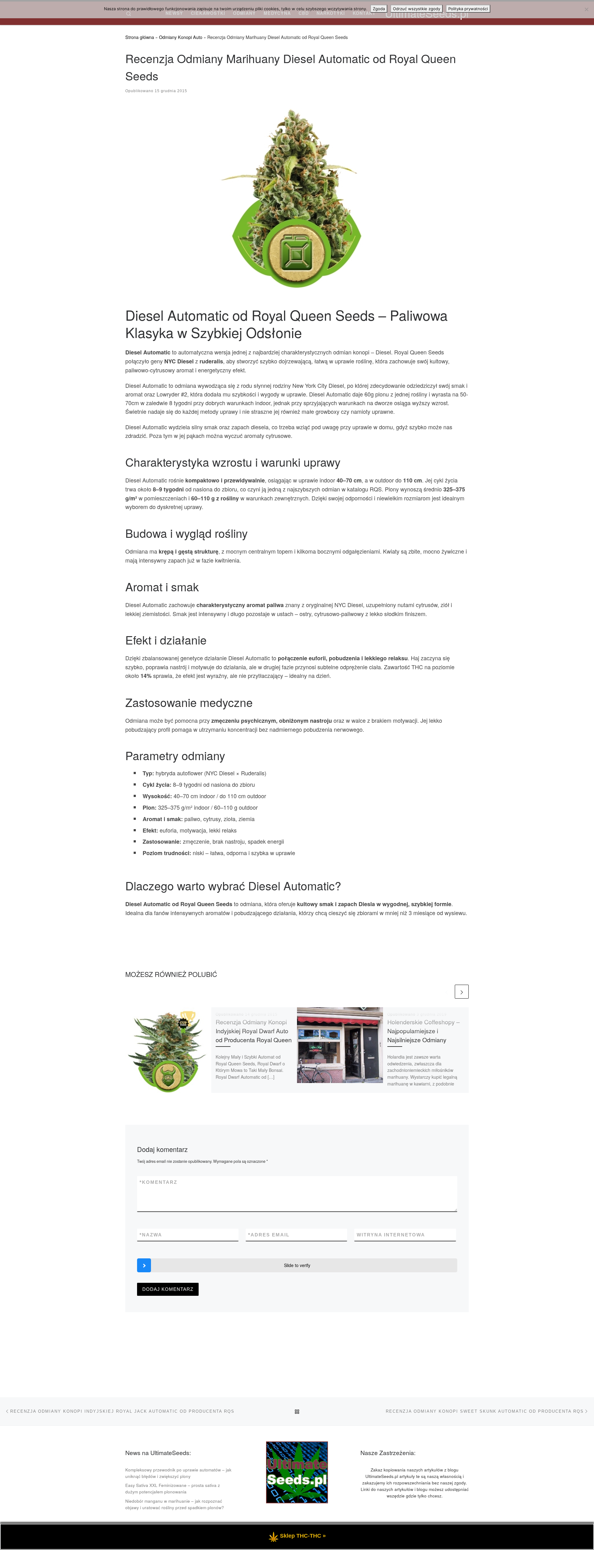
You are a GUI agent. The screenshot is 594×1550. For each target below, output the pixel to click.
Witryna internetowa (391, 1234)
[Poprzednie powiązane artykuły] (447, 992)
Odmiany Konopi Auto (180, 37)
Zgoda (379, 8)
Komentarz (158, 1182)
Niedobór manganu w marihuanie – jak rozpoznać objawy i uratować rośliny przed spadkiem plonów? (174, 1504)
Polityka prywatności (468, 8)
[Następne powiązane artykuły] (462, 992)
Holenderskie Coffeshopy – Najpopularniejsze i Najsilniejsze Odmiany (423, 1030)
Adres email (269, 1234)
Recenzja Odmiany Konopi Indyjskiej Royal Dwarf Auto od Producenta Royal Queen (254, 1030)
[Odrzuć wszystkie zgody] (586, 9)
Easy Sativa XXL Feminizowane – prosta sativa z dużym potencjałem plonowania (172, 1488)
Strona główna (139, 37)
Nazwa (151, 1234)
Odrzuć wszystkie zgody (416, 8)
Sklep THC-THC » (303, 1536)
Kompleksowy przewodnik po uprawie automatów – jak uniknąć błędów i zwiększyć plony (178, 1473)
